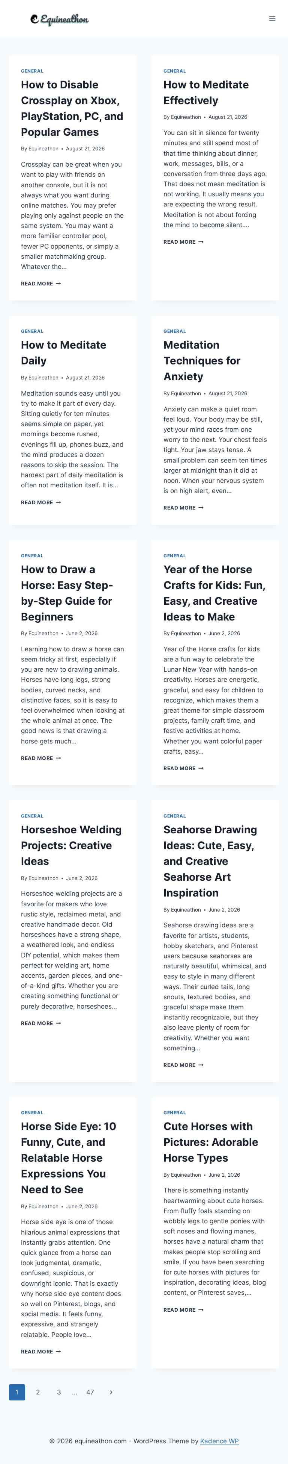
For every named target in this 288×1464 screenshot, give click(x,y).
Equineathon (43, 149)
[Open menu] (272, 18)
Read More (41, 284)
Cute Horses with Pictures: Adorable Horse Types (211, 1142)
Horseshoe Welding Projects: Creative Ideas (71, 845)
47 (90, 1392)
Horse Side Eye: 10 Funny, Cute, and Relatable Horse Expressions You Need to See (68, 1158)
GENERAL (32, 71)
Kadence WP (219, 1441)
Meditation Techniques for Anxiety (202, 360)
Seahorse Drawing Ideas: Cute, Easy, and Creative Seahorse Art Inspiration (210, 861)
